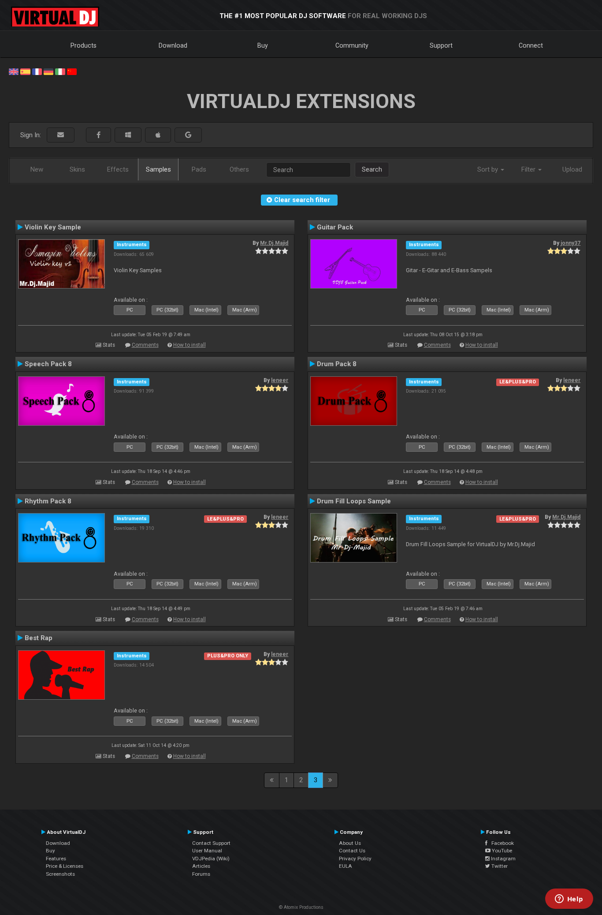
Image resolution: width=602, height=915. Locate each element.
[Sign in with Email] (60, 135)
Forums (201, 874)
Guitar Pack (335, 227)
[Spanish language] (25, 71)
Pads (199, 169)
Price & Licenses (64, 866)
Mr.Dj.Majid (274, 243)
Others (239, 169)
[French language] (37, 71)
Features (56, 858)
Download (173, 45)
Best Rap (38, 638)
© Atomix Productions (301, 907)
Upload (572, 169)
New (36, 169)
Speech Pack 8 (48, 364)
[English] (14, 71)
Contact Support (211, 843)
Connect (531, 45)
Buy (262, 45)
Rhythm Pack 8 (48, 501)
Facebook (500, 843)
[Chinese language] (72, 71)
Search (372, 169)
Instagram (503, 858)
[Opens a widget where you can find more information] (569, 900)
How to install (189, 345)
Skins (77, 169)
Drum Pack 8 (337, 364)
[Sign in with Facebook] (98, 135)
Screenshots (60, 874)
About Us (350, 843)
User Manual (207, 851)
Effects (118, 169)
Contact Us (352, 851)
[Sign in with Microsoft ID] (128, 135)
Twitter (499, 866)
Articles (201, 866)
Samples (158, 169)
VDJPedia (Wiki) (211, 858)
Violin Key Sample (53, 227)
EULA (345, 866)
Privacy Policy (355, 858)
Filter (529, 169)
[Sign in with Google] (188, 135)
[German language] (48, 71)
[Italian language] (60, 71)
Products (84, 45)
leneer (279, 380)
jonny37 (570, 243)
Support (441, 45)
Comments (145, 345)
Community (351, 45)
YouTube (501, 851)
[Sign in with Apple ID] (158, 135)
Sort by (488, 169)
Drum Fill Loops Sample (354, 501)
